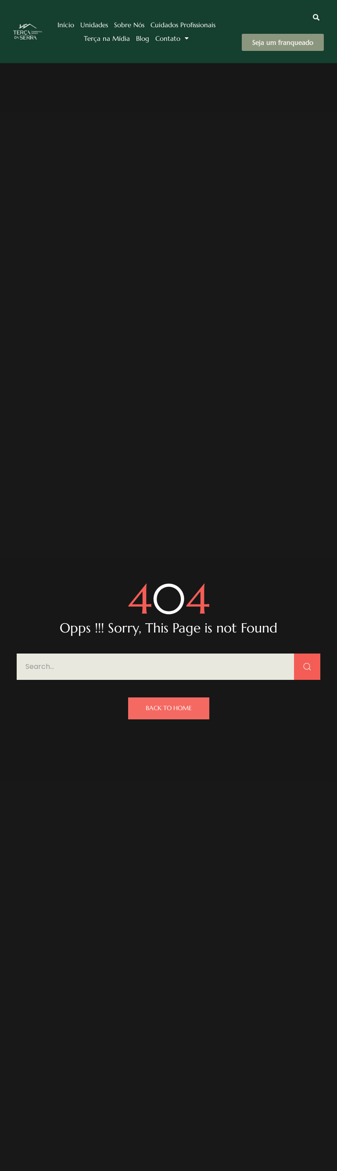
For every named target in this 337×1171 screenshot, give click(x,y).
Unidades (94, 25)
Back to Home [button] (169, 708)
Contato (167, 38)
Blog (142, 38)
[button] (172, 38)
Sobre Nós (129, 25)
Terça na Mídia (107, 38)
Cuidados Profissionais (183, 25)
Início (65, 25)
